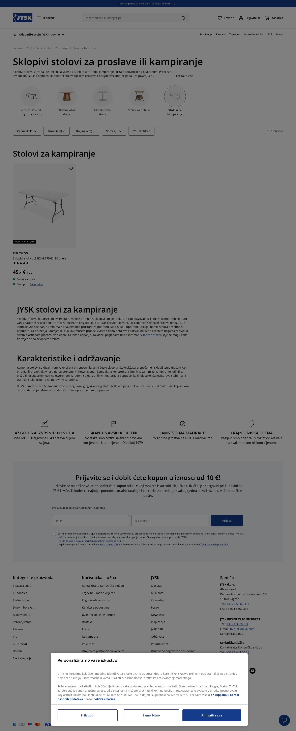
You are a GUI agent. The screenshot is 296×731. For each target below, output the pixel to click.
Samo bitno (151, 715)
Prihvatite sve (211, 715)
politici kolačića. (104, 699)
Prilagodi (87, 715)
